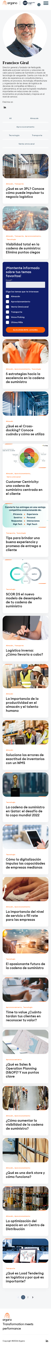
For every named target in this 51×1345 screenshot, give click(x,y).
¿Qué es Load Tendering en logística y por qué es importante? (25, 1277)
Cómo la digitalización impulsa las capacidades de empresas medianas (25, 863)
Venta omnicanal (27, 144)
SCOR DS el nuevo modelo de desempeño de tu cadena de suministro (24, 600)
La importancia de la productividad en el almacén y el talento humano (22, 704)
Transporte (37, 135)
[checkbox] (25, 309)
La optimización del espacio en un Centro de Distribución (25, 1225)
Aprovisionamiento (25, 127)
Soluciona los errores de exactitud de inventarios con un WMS (25, 759)
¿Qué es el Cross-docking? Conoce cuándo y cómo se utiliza (25, 430)
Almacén (34, 118)
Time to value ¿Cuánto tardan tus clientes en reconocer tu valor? (23, 1016)
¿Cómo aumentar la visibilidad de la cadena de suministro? (24, 1124)
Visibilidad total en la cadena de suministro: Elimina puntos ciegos (23, 248)
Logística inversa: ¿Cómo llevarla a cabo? (24, 652)
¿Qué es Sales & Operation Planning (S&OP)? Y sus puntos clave (22, 1070)
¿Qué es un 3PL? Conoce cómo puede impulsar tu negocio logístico (25, 193)
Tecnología (14, 135)
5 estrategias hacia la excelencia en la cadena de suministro (25, 378)
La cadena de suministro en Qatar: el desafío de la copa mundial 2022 (25, 811)
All (10, 118)
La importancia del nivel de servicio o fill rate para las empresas (25, 915)
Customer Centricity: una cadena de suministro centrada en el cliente (24, 488)
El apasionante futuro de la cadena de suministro (25, 966)
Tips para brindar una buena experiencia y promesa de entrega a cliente (23, 544)
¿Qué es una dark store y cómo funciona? (25, 1175)
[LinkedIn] (47, 1340)
